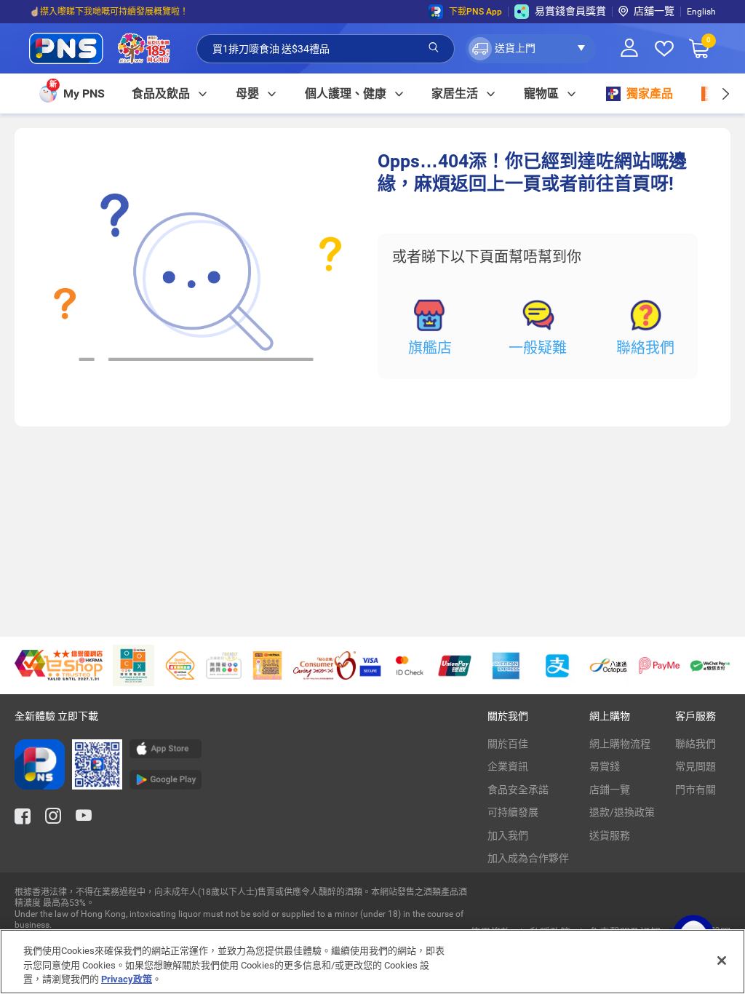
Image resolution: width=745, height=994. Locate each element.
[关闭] (722, 961)
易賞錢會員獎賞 (570, 11)
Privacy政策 (126, 979)
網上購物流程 (619, 744)
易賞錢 (604, 766)
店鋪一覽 (609, 789)
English (701, 12)
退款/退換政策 (622, 812)
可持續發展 (512, 812)
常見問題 (695, 766)
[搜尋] (434, 48)
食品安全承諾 (518, 789)
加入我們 (507, 835)
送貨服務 (609, 835)
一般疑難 (538, 348)
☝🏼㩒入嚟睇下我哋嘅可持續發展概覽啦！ (108, 12)
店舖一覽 (654, 11)
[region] (372, 961)
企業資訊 (507, 766)
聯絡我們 (645, 348)
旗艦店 (430, 348)
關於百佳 (507, 744)
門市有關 (695, 789)
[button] (531, 48)
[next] (725, 93)
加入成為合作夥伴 (528, 858)
